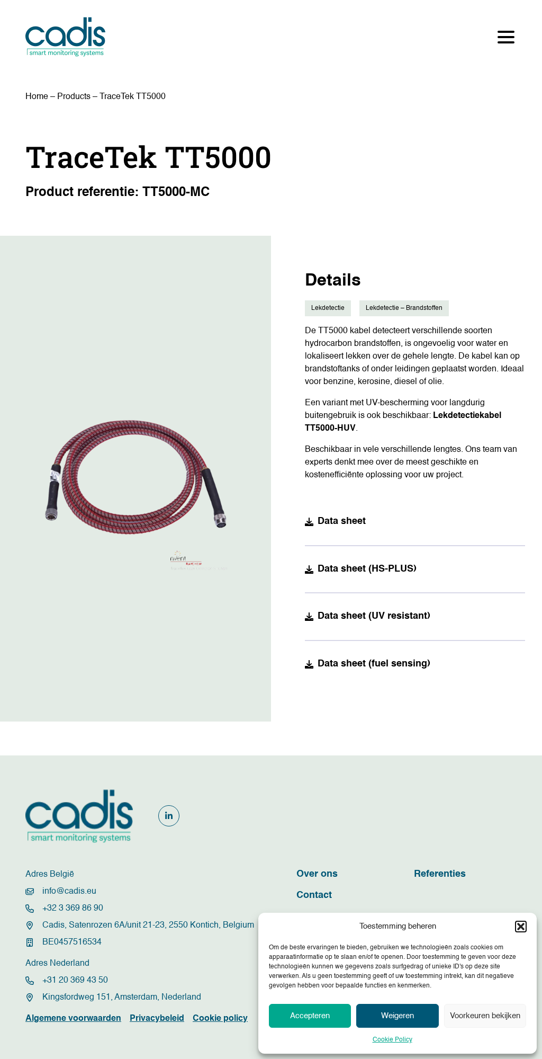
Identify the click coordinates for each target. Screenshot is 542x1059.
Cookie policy (220, 1018)
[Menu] (506, 37)
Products (74, 97)
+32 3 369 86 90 (72, 908)
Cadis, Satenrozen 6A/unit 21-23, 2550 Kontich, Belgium (148, 925)
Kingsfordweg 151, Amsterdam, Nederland (121, 997)
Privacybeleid (157, 1018)
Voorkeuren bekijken (485, 1016)
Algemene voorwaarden (73, 1018)
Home (36, 97)
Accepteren (310, 1016)
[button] (521, 926)
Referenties (440, 874)
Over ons (317, 874)
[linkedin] (168, 815)
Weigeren (397, 1016)
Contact (314, 895)
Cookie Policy (392, 1040)
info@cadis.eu (69, 891)
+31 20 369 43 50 (75, 980)
